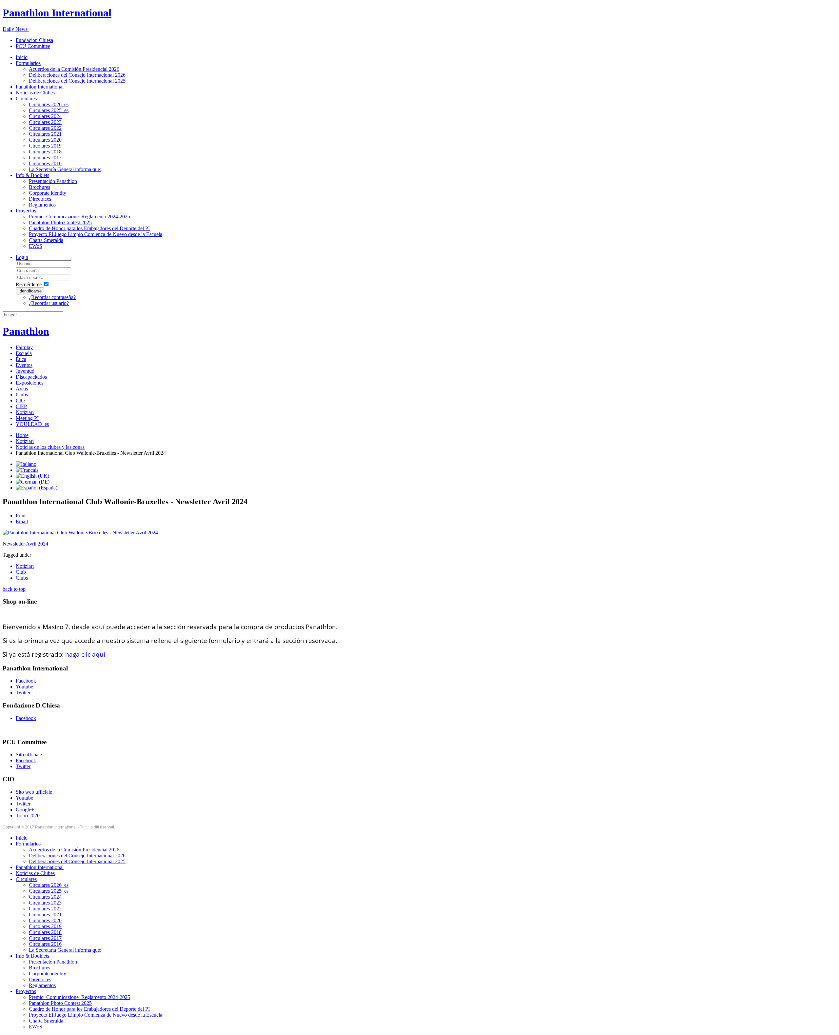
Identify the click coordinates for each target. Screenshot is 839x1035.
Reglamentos (42, 205)
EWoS (35, 246)
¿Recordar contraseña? (52, 297)
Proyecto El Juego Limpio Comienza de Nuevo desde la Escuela (95, 234)
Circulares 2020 (45, 140)
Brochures (39, 187)
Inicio (22, 57)
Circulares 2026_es (48, 104)
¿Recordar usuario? (49, 303)
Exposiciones (29, 383)
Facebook (26, 681)
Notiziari (25, 412)
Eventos (24, 365)
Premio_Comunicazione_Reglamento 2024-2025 (79, 216)
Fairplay (24, 347)
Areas (22, 388)
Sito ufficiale (29, 754)
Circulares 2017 (45, 157)
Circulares (26, 98)
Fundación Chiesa (34, 40)
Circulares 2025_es (48, 110)
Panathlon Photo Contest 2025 (60, 222)
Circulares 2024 (45, 116)
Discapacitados (31, 377)
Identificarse (30, 291)
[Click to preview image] (80, 532)
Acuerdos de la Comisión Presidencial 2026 (74, 69)
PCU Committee (33, 46)
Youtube (24, 686)
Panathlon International (40, 87)
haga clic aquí (85, 654)
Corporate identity (47, 193)
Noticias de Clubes (35, 92)
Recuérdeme (29, 284)
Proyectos (26, 210)
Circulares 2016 (45, 163)
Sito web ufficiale (34, 792)
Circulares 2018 (45, 151)
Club (21, 572)
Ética (21, 359)
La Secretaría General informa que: (65, 169)
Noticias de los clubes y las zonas (50, 447)
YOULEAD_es (32, 424)
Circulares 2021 (45, 134)
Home (22, 435)
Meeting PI (27, 418)
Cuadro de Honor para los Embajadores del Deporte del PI (89, 228)
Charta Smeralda (46, 240)
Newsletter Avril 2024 (25, 544)
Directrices (40, 199)
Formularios (28, 63)
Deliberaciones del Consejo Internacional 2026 (77, 75)
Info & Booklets (32, 175)
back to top (14, 589)
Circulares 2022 (45, 128)
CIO (20, 400)
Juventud (25, 371)
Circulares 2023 (45, 122)
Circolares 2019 (45, 146)
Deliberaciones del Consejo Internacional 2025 (77, 81)
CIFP (21, 406)
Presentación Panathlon (53, 181)
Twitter (23, 692)
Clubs (22, 394)
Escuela (24, 353)
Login (22, 257)
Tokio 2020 (28, 815)
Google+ (25, 809)
